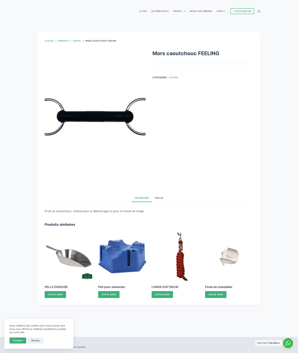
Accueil (143, 11)
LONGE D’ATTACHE (165, 287)
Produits (177, 11)
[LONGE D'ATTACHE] (176, 256)
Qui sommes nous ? (160, 11)
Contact (220, 11)
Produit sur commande (201, 11)
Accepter (18, 340)
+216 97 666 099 (242, 11)
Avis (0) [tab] (159, 198)
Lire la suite (55, 294)
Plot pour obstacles (111, 287)
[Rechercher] (259, 11)
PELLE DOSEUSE (56, 287)
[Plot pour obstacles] (122, 256)
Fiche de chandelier (218, 287)
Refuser (35, 340)
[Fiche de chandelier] (229, 256)
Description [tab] (142, 198)
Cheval (173, 77)
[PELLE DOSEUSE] (69, 256)
